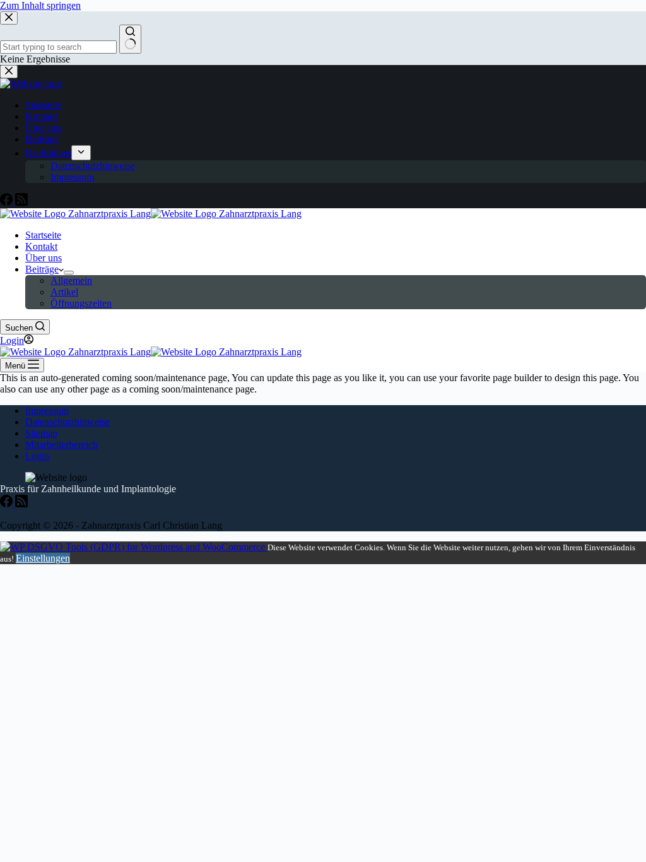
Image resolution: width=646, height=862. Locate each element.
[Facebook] (7, 504)
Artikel (64, 291)
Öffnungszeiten (81, 303)
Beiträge (42, 269)
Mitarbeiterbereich (61, 444)
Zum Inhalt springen (40, 5)
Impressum (47, 410)
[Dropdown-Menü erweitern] (69, 273)
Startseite (43, 235)
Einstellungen (43, 558)
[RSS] (21, 504)
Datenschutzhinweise (67, 421)
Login (37, 456)
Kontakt (41, 246)
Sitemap (41, 433)
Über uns (43, 257)
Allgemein (71, 280)
